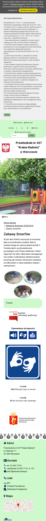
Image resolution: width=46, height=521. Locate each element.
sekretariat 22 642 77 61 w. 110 (20, 468)
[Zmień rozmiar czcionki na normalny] (16, 128)
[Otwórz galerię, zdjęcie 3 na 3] (23, 291)
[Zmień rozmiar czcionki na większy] (22, 128)
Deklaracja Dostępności (17, 489)
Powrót (9, 303)
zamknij (7, 114)
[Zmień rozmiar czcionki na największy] (27, 128)
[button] (3, 186)
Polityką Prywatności (17, 4)
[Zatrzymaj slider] (23, 212)
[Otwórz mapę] (18, 505)
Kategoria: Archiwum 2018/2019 (19, 226)
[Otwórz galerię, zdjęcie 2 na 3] (32, 277)
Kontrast (35, 128)
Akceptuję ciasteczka (28, 10)
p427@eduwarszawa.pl (17, 471)
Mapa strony (29, 122)
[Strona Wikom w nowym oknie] (7, 519)
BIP (8, 483)
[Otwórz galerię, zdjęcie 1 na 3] (13, 277)
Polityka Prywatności (16, 486)
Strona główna (19, 122)
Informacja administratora (23, 132)
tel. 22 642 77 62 (14, 465)
